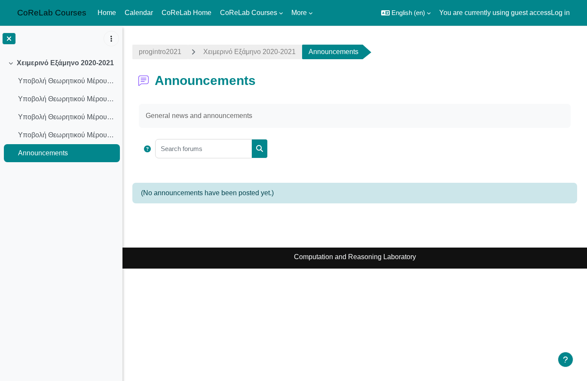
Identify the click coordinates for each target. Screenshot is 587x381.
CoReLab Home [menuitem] (186, 12)
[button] (406, 13)
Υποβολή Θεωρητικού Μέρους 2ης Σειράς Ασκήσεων (67, 99)
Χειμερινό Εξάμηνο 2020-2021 (65, 63)
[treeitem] (61, 108)
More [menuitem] (299, 12)
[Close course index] (9, 39)
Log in (560, 12)
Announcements (43, 153)
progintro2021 (160, 51)
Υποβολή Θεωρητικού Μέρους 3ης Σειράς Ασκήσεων (67, 117)
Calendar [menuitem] (139, 12)
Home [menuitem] (107, 12)
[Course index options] (111, 38)
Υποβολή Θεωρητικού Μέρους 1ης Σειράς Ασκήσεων (67, 81)
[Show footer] (565, 359)
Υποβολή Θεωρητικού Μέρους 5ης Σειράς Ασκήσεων (67, 135)
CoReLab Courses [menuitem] (248, 12)
